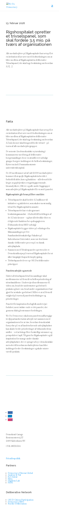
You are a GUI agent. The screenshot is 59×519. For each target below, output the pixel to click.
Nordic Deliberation (17, 504)
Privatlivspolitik (13, 458)
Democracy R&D (16, 502)
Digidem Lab (14, 481)
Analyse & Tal (14, 475)
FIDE (10, 482)
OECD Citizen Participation (20, 500)
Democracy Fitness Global (20, 473)
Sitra (10, 479)
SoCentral (12, 477)
